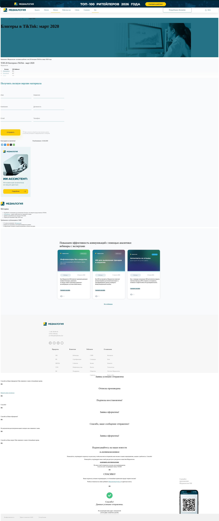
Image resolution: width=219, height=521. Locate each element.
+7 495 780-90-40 (53, 331)
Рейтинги (55, 10)
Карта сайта (110, 375)
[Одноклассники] (8, 145)
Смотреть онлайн (65, 290)
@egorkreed (6, 73)
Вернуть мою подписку (7, 393)
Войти (209, 10)
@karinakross (6, 71)
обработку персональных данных (41, 132)
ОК (1, 384)
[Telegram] (2, 145)
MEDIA (57, 363)
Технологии (110, 367)
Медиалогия (18, 223)
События (77, 10)
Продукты (37, 10)
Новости (109, 363)
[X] (11, 145)
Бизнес (92, 363)
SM (56, 355)
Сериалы (92, 375)
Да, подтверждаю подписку (109, 452)
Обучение (46, 10)
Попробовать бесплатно (177, 10)
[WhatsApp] (14, 145)
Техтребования (42, 517)
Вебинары (76, 355)
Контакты (110, 355)
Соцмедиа (93, 359)
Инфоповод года (66, 10)
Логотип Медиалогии (113, 371)
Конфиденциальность (9, 517)
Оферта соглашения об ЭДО (26, 517)
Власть (92, 367)
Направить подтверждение (109, 462)
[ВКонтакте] (5, 145)
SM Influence (7, 214)
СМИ (91, 355)
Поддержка (76, 371)
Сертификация (77, 359)
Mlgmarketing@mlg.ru (114, 481)
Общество (93, 371)
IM (56, 371)
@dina (4, 75)
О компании (87, 10)
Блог (95, 10)
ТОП (56, 367)
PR (56, 359)
